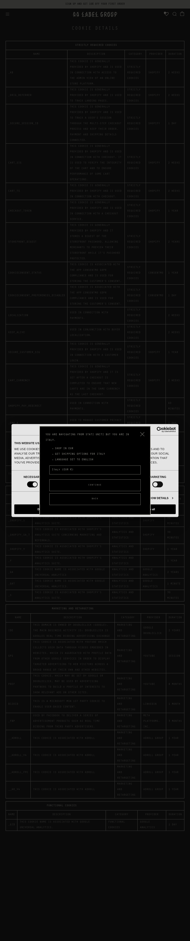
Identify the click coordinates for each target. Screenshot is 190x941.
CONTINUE (95, 485)
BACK (95, 499)
